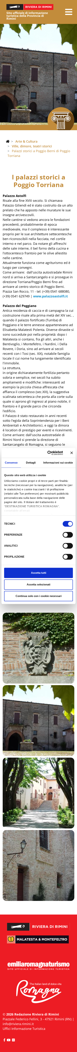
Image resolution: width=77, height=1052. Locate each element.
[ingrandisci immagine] (38, 648)
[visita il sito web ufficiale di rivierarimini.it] (38, 924)
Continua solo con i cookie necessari (39, 595)
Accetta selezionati (38, 584)
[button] (68, 12)
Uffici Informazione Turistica (24, 1028)
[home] (7, 141)
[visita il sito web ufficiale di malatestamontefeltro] (38, 942)
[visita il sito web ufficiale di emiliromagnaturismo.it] (38, 966)
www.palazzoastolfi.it (50, 296)
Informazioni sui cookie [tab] (58, 462)
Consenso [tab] (11, 462)
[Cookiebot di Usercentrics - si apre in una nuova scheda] (48, 453)
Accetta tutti (38, 572)
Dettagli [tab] (31, 462)
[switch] (68, 535)
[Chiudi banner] (71, 453)
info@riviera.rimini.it (18, 1024)
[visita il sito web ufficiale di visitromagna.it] (38, 992)
